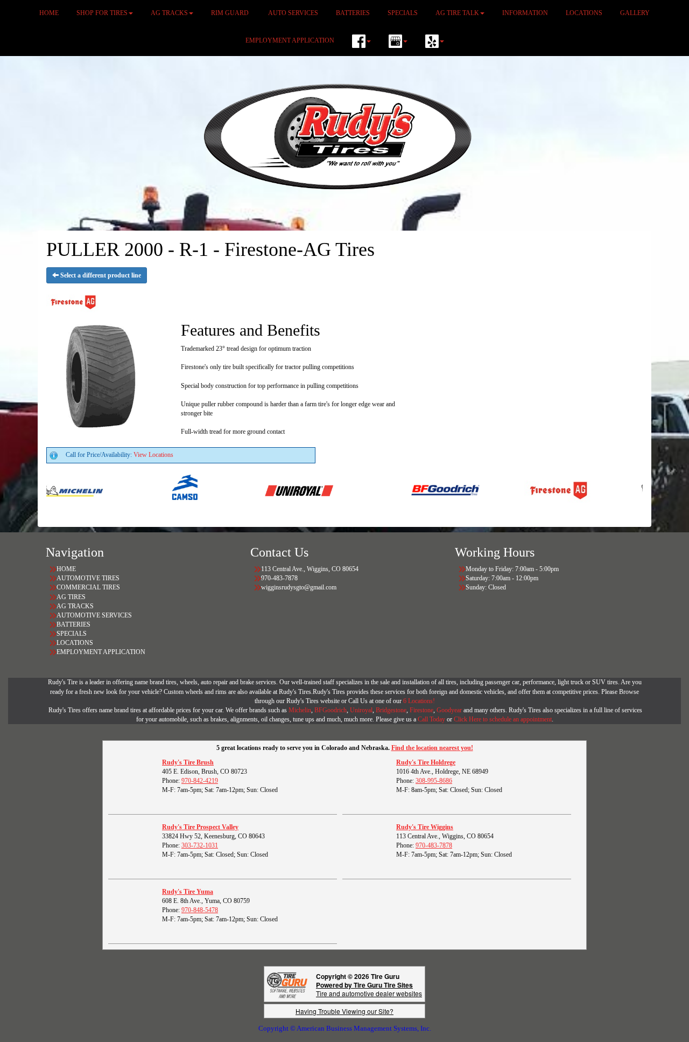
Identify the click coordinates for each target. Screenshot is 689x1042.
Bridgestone (391, 710)
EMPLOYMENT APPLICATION (289, 40)
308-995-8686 (434, 780)
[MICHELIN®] (53, 490)
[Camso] (166, 490)
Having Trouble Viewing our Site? (344, 1011)
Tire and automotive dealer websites (369, 989)
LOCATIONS (75, 643)
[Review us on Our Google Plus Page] (398, 41)
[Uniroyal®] (279, 490)
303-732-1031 (199, 845)
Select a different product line (100, 275)
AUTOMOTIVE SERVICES (94, 615)
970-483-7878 (434, 845)
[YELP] (434, 41)
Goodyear (450, 710)
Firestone (421, 710)
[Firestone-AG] (538, 490)
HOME (66, 569)
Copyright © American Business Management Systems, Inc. (344, 1028)
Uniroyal (361, 710)
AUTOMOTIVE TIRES (88, 578)
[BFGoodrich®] (425, 490)
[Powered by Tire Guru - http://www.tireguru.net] (287, 984)
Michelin (300, 710)
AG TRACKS (75, 606)
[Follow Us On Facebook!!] (361, 41)
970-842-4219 (199, 780)
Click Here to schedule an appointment (503, 719)
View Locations (153, 455)
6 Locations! (419, 701)
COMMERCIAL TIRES (88, 587)
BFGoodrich (330, 710)
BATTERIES (73, 624)
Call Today (432, 719)
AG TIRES (71, 597)
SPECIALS (72, 633)
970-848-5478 (199, 910)
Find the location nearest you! (432, 748)
